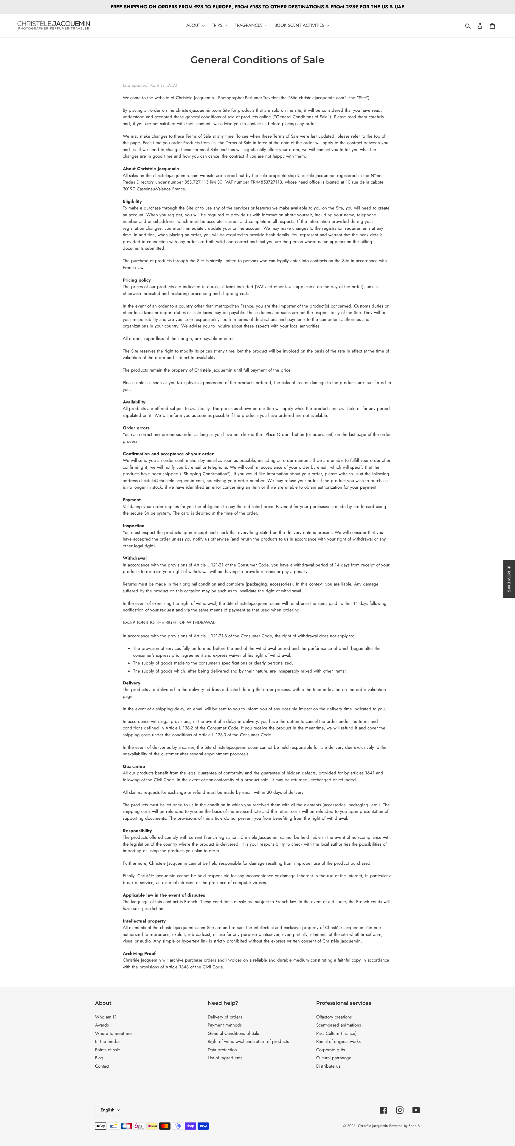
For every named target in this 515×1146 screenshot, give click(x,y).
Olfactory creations (334, 1017)
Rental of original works (338, 1041)
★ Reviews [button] (509, 579)
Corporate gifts (330, 1049)
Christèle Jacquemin (373, 1125)
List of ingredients (225, 1058)
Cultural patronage (333, 1058)
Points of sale (107, 1049)
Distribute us (328, 1066)
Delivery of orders (225, 1017)
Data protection (222, 1049)
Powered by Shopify (404, 1125)
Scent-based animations (338, 1025)
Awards (102, 1025)
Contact (102, 1066)
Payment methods (225, 1025)
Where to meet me (113, 1033)
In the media (107, 1041)
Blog (99, 1058)
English (107, 1110)
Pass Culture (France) (336, 1033)
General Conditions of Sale (233, 1033)
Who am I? (106, 1017)
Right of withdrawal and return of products (248, 1041)
